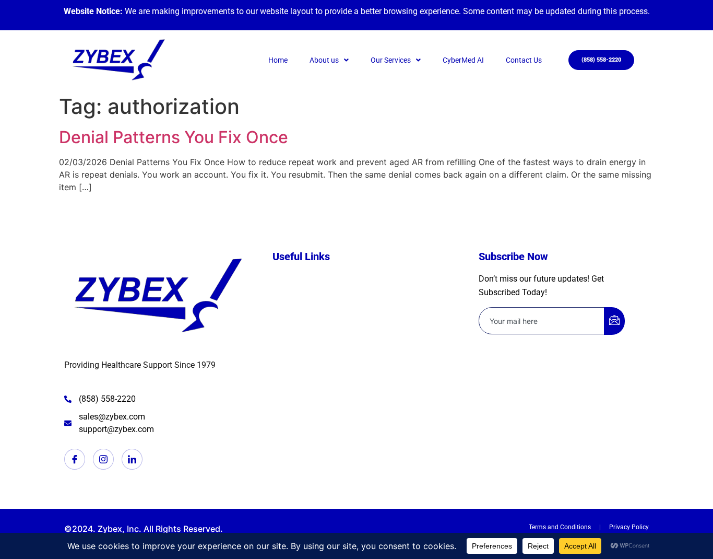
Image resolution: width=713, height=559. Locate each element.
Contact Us (524, 60)
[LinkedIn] (132, 459)
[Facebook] (74, 459)
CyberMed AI (463, 60)
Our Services (391, 60)
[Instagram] (103, 459)
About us (324, 60)
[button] (329, 60)
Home (278, 60)
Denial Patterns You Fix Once (173, 137)
